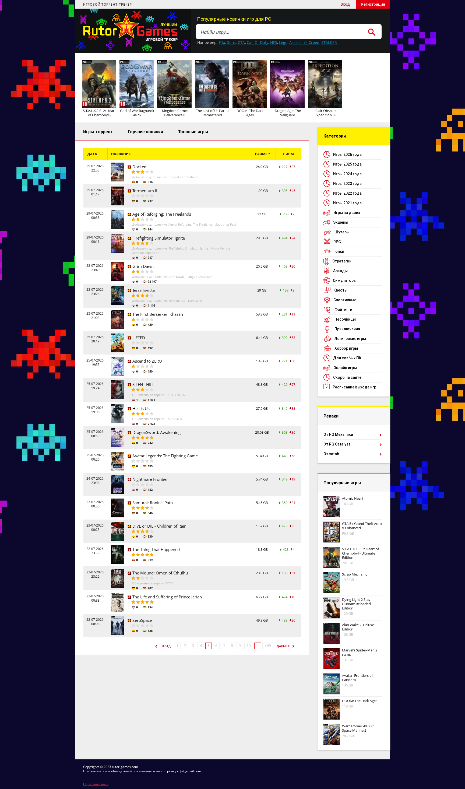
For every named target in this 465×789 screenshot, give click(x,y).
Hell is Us (141, 408)
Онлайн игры (345, 368)
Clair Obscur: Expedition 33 (325, 112)
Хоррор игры (346, 348)
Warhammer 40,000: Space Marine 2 (358, 728)
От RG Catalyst (336, 444)
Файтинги (343, 309)
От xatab (331, 454)
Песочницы (345, 319)
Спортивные (344, 300)
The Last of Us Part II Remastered (212, 112)
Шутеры (342, 232)
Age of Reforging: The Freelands (161, 214)
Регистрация (373, 4)
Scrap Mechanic (354, 574)
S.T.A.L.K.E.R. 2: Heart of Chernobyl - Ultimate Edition (360, 553)
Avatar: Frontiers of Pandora (357, 677)
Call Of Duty (257, 42)
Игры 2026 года (347, 154)
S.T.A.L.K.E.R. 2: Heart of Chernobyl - (99, 112)
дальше (283, 646)
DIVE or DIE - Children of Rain (159, 526)
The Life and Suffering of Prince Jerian (167, 597)
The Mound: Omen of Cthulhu (160, 573)
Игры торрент (98, 131)
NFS (273, 42)
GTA (241, 42)
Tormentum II (144, 190)
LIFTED (138, 337)
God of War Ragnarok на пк (137, 112)
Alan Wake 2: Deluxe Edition (358, 627)
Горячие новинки (145, 131)
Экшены (340, 222)
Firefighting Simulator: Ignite (158, 238)
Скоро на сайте (347, 377)
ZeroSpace (142, 620)
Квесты (340, 290)
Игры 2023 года (347, 183)
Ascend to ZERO (147, 361)
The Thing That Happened (156, 549)
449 (268, 646)
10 (248, 646)
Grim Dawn (143, 266)
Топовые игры (193, 131)
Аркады (340, 271)
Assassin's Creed (304, 42)
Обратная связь (95, 784)
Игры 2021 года (347, 203)
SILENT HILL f (144, 384)
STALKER (329, 42)
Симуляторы (345, 280)
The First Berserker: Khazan (157, 314)
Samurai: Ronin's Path (152, 502)
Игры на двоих (346, 213)
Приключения (347, 329)
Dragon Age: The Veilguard (288, 112)
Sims (231, 42)
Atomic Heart (352, 498)
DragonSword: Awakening (156, 432)
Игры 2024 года (347, 174)
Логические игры (350, 338)
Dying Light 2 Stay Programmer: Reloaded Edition (356, 604)
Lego (283, 42)
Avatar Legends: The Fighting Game (165, 456)
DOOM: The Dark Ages (250, 112)
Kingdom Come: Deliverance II (175, 112)
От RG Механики (338, 434)
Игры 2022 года (347, 193)
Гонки (338, 251)
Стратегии (341, 261)
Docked (139, 166)
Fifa (222, 42)
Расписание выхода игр (354, 387)
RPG (337, 242)
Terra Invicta (143, 290)
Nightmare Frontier (150, 479)
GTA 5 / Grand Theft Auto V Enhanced (362, 525)
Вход (345, 4)
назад (165, 646)
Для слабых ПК (347, 358)
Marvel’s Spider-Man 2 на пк (359, 652)
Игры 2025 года (347, 164)
